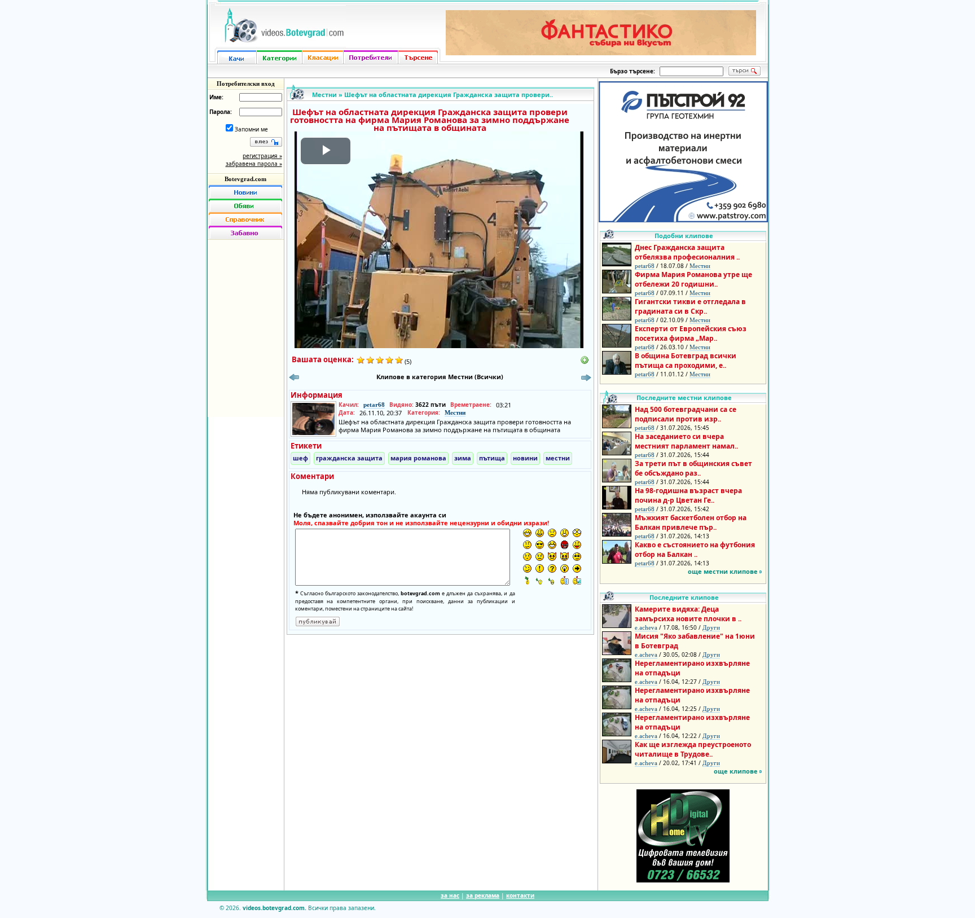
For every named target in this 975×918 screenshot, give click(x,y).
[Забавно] (245, 232)
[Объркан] (527, 545)
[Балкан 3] (552, 580)
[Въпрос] (552, 568)
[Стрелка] (577, 568)
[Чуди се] (577, 556)
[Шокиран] (577, 533)
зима (462, 458)
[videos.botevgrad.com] (577, 580)
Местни (324, 94)
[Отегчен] (527, 556)
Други (711, 627)
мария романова (418, 458)
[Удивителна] (539, 568)
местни (558, 458)
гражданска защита (349, 458)
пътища (492, 458)
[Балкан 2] (539, 580)
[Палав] (564, 556)
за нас (450, 895)
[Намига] (527, 568)
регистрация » (262, 156)
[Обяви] (245, 205)
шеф (300, 458)
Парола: (220, 112)
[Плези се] (577, 545)
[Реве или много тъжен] (539, 556)
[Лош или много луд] (552, 556)
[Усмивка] (539, 533)
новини (525, 458)
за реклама (482, 895)
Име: (216, 97)
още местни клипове (723, 571)
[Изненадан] (564, 533)
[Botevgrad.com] (564, 580)
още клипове (736, 771)
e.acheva (646, 627)
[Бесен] (564, 545)
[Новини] (245, 192)
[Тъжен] (552, 533)
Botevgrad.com (245, 178)
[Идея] (564, 568)
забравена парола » (254, 164)
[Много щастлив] (527, 533)
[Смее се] (552, 545)
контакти (520, 895)
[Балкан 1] (527, 580)
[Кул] (539, 545)
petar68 (374, 404)
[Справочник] (245, 219)
